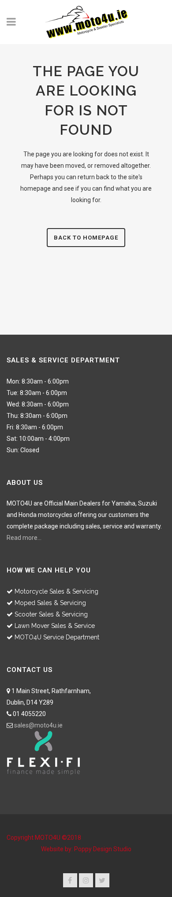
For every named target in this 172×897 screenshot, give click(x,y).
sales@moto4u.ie (38, 725)
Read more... (24, 537)
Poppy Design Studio (102, 849)
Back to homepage (86, 237)
